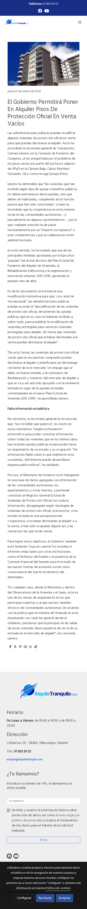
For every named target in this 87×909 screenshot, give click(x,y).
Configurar (24, 898)
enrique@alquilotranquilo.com (25, 759)
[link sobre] (43, 693)
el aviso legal (65, 815)
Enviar (43, 840)
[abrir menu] (80, 22)
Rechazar (45, 898)
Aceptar (64, 898)
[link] (17, 22)
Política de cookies (58, 888)
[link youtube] (46, 11)
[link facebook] (40, 11)
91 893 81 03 (43, 3)
